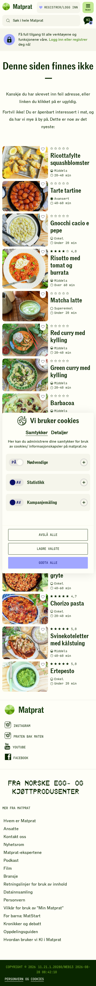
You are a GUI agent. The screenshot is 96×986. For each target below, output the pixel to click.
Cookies (37, 979)
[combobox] (42, 20)
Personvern (14, 979)
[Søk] (8, 20)
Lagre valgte (48, 549)
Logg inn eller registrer (68, 39)
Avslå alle (48, 535)
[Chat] (88, 20)
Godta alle (48, 563)
